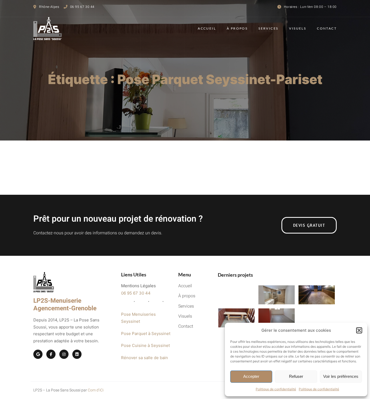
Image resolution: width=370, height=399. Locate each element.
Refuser (296, 376)
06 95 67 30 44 (136, 293)
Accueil (207, 28)
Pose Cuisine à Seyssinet (145, 345)
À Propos (237, 28)
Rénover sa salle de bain (144, 357)
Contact (327, 28)
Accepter (251, 376)
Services (268, 28)
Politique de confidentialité (276, 389)
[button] (359, 330)
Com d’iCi (95, 390)
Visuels (297, 28)
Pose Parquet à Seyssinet (145, 333)
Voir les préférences (340, 376)
